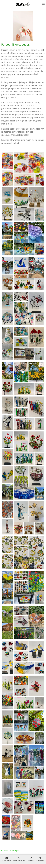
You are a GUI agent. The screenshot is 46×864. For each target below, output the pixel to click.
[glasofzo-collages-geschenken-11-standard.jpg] (23, 797)
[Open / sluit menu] (43, 4)
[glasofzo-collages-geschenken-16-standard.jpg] (23, 483)
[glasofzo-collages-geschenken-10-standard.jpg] (23, 762)
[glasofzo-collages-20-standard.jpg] (23, 413)
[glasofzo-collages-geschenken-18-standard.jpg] (23, 239)
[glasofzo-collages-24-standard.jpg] (23, 169)
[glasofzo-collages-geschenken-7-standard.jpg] (23, 657)
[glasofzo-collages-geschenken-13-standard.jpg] (17, 827)
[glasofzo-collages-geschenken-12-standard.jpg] (23, 692)
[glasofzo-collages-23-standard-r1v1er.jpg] (23, 553)
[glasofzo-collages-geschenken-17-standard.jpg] (23, 727)
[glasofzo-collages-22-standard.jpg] (23, 308)
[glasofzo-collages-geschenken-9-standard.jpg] (23, 622)
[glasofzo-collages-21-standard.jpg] (23, 448)
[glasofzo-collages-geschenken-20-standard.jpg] (23, 343)
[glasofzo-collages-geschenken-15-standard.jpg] (23, 204)
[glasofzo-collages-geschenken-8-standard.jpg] (23, 518)
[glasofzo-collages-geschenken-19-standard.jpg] (23, 587)
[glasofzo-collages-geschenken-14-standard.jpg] (23, 378)
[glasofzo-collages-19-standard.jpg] (23, 273)
